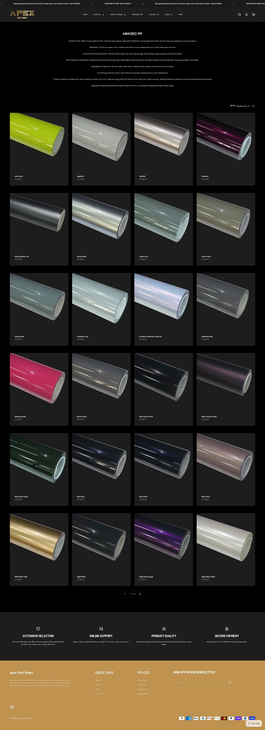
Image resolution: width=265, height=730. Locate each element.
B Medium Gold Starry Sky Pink (150, 336)
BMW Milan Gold (21, 576)
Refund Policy (142, 684)
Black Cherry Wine (146, 416)
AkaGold (142, 176)
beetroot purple (20, 416)
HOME (85, 14)
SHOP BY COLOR (116, 14)
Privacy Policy (142, 680)
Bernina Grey (82, 416)
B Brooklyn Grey (82, 336)
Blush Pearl (206, 496)
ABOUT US (168, 14)
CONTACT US (154, 14)
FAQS (180, 14)
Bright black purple (146, 576)
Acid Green (19, 176)
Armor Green (206, 256)
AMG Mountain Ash (22, 256)
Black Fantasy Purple (209, 416)
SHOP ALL (97, 14)
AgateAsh (80, 176)
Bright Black (81, 576)
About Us (98, 680)
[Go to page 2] (140, 594)
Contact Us (99, 684)
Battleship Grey (207, 336)
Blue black (80, 496)
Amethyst (205, 176)
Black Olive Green (21, 496)
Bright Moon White (208, 576)
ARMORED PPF (137, 14)
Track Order (99, 694)
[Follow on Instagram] (12, 707)
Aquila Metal (81, 256)
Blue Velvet (143, 496)
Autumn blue (19, 336)
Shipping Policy (142, 689)
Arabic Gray (143, 256)
